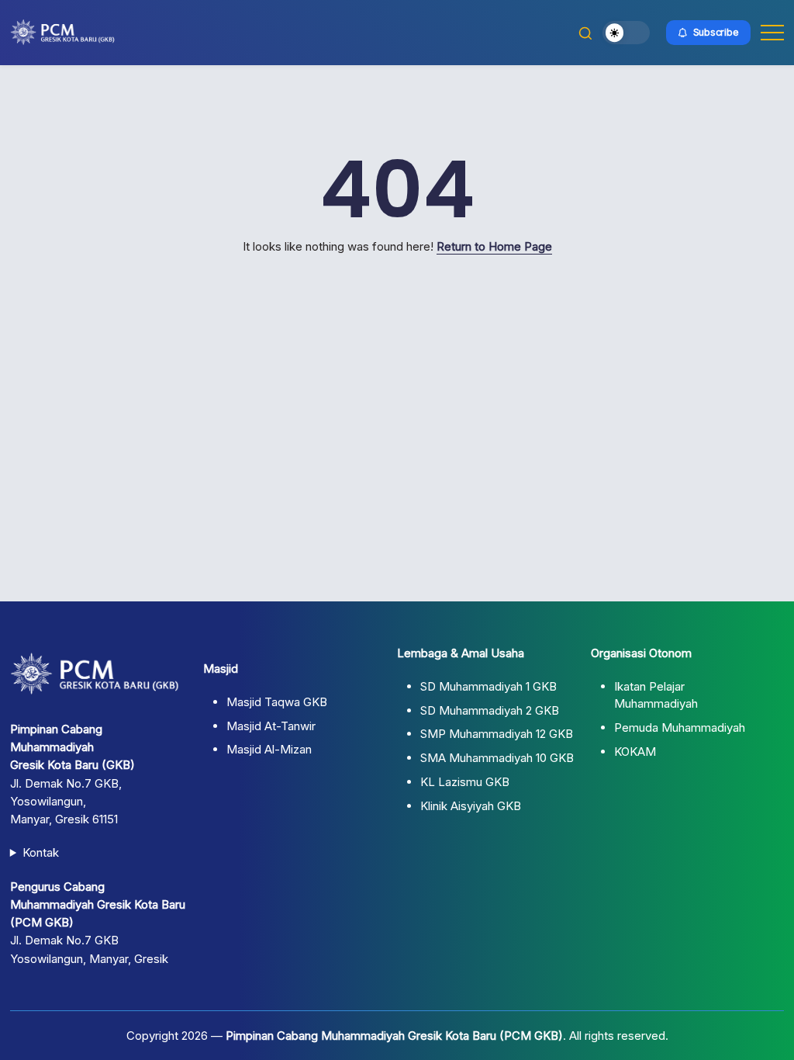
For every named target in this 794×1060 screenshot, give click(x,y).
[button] (585, 32)
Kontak (40, 852)
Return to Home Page (494, 246)
